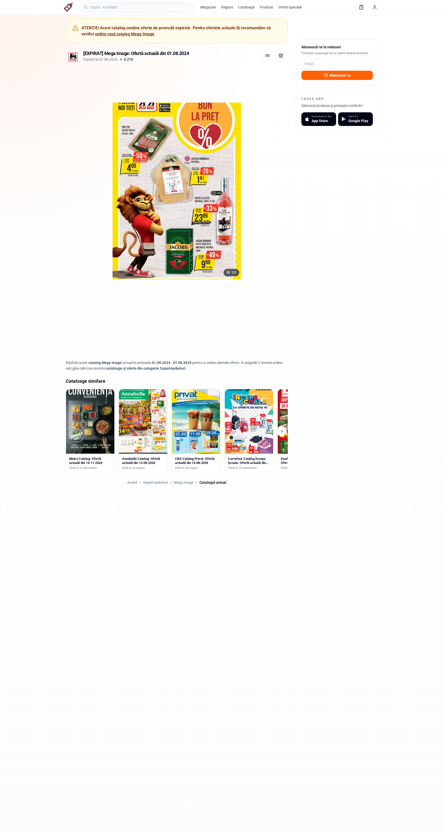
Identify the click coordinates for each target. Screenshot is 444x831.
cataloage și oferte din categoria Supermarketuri (146, 368)
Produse (266, 7)
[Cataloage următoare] (281, 431)
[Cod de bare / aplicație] (267, 55)
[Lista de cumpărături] (361, 7)
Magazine (208, 7)
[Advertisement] (159, 82)
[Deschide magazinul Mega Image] (280, 55)
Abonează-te (340, 75)
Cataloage (246, 7)
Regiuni (227, 7)
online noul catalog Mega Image (124, 34)
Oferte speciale (290, 7)
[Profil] (374, 7)
